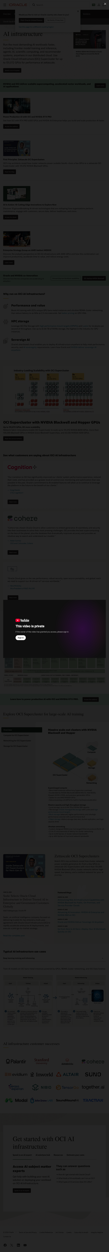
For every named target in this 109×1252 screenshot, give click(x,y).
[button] (105, 4)
